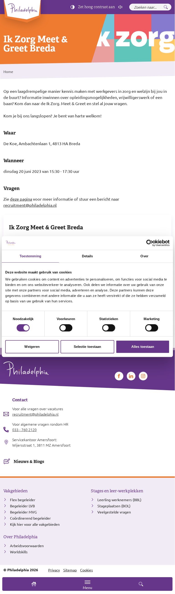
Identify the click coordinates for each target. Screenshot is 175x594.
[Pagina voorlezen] (120, 7)
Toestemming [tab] (30, 256)
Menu (87, 587)
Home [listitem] (8, 71)
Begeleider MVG (23, 512)
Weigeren (32, 347)
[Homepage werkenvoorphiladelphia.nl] (43, 369)
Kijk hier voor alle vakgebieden (35, 524)
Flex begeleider (22, 499)
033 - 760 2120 (24, 429)
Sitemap (70, 570)
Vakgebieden (15, 490)
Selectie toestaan (87, 347)
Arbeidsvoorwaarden (27, 545)
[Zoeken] (165, 7)
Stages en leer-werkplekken (117, 490)
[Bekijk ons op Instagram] (143, 376)
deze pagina (21, 199)
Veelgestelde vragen (114, 512)
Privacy (54, 570)
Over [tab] (144, 256)
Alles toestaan (142, 347)
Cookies (86, 570)
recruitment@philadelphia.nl (30, 205)
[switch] (65, 327)
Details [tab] (87, 256)
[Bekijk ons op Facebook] (119, 376)
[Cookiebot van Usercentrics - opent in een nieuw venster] (150, 243)
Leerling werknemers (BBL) (119, 499)
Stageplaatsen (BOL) (113, 505)
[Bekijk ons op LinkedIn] (131, 376)
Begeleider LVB (22, 505)
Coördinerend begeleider (30, 518)
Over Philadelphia (20, 536)
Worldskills (19, 551)
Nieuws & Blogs (29, 461)
